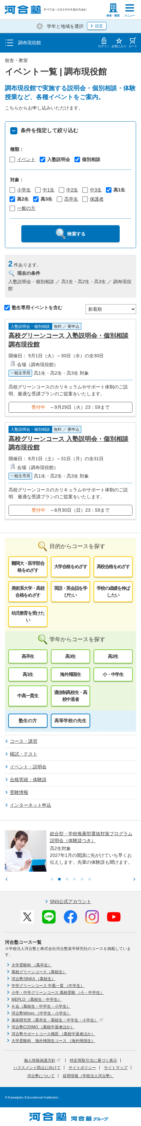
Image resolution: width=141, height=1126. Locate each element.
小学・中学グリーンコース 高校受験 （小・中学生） (57, 992)
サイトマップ (116, 1067)
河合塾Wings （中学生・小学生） (41, 1013)
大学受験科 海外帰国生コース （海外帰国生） (53, 1040)
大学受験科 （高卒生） (31, 965)
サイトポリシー (82, 1067)
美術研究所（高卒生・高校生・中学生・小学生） (54, 1020)
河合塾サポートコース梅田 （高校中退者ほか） (53, 1034)
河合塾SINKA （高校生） (33, 979)
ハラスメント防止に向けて (37, 1067)
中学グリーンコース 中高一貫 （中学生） (47, 985)
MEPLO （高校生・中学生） (36, 999)
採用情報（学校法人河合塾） (88, 1076)
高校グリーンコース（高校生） (39, 972)
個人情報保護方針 (39, 1060)
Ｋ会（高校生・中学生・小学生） (40, 1006)
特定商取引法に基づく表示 (93, 1060)
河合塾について (41, 1076)
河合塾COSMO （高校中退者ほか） (42, 1027)
